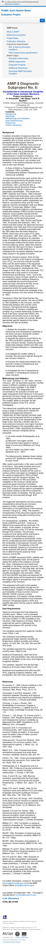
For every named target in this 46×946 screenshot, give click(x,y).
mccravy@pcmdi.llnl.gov (25, 894)
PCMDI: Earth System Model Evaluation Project (16, 12)
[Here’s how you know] (23, 3)
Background (11, 114)
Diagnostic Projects (17, 64)
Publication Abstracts (16, 41)
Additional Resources (18, 67)
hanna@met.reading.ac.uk (14, 883)
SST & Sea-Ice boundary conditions (19, 48)
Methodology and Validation (18, 118)
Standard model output (18, 58)
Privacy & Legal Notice (21, 937)
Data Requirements (14, 120)
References (11, 122)
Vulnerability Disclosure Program (11, 942)
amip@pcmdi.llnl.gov (24, 885)
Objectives (10, 116)
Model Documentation (16, 34)
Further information (14, 125)
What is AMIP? (13, 31)
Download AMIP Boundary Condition (20, 72)
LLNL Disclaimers (10, 898)
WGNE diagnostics (17, 61)
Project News (12, 38)
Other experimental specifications (23, 52)
